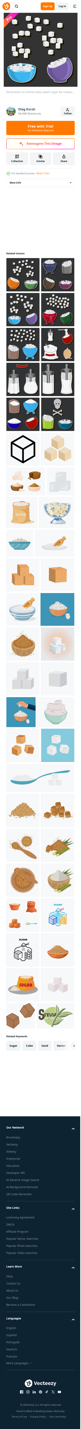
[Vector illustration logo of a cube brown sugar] (23, 1261)
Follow (68, 113)
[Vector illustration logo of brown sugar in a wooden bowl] (23, 955)
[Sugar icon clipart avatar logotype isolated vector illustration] (56, 752)
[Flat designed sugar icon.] (23, 658)
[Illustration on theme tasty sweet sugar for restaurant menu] (23, 274)
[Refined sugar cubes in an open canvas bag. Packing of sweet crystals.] (51, 722)
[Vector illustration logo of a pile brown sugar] (23, 1226)
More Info (15, 182)
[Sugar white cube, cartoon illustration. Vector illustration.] (23, 1161)
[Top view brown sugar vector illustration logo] (23, 1366)
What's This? (43, 173)
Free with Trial (40, 128)
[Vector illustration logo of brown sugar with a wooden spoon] (23, 1296)
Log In (62, 6)
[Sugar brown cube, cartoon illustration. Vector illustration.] (23, 1126)
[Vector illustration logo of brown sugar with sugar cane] (23, 1331)
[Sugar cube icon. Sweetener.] (23, 623)
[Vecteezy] (6, 6)
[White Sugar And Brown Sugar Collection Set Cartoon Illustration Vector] (25, 691)
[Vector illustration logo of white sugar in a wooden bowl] (23, 1401)
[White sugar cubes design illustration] (23, 990)
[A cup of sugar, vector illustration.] (24, 1093)
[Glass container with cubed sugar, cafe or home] (23, 754)
